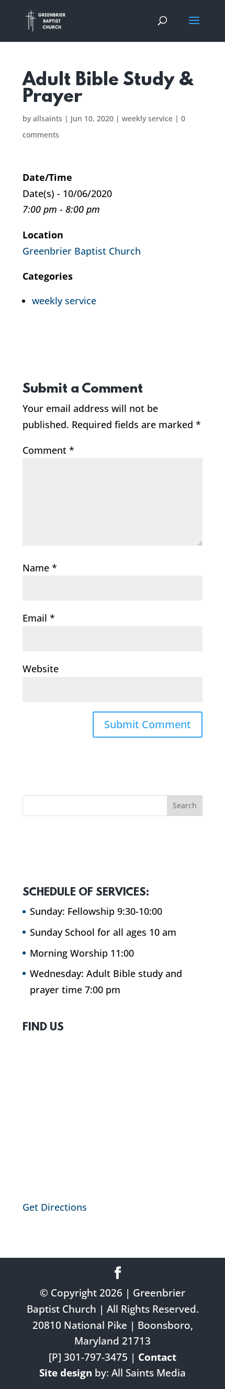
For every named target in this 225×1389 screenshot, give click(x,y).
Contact (157, 1357)
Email (38, 618)
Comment (48, 450)
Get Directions (54, 1207)
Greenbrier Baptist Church (81, 251)
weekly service (147, 118)
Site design (65, 1373)
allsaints (47, 118)
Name (39, 567)
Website (40, 668)
